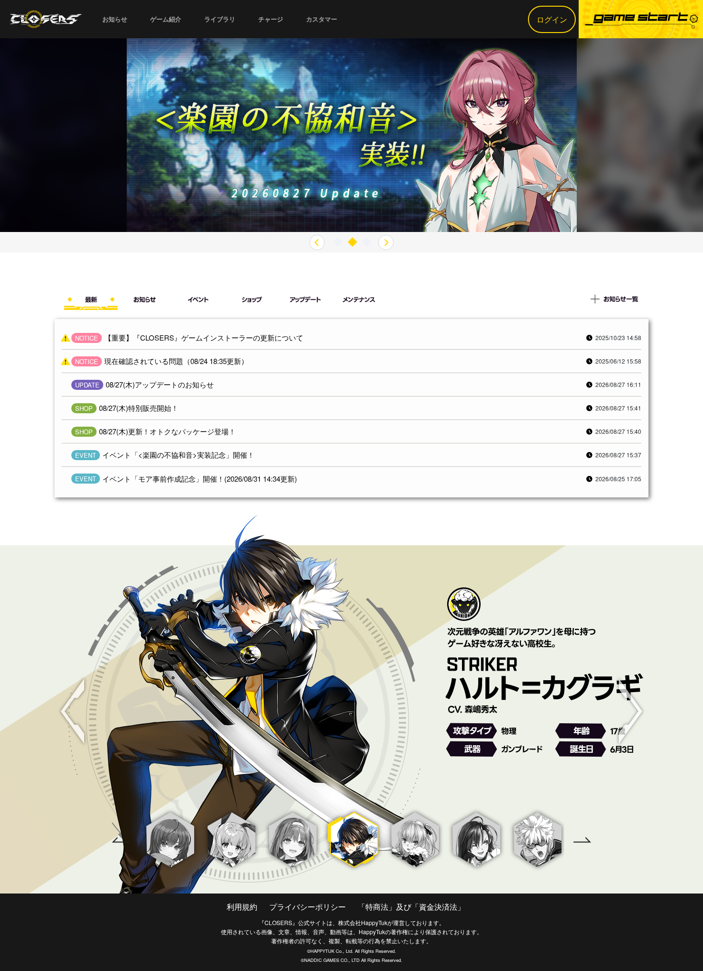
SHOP (84, 408)
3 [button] (367, 242)
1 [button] (338, 242)
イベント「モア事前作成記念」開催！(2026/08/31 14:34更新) (199, 479)
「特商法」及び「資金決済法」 (411, 906)
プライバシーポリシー (307, 906)
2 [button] (352, 242)
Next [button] (630, 711)
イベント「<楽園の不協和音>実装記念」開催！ (178, 455)
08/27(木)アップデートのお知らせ (160, 384)
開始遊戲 (641, 19)
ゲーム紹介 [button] (165, 18)
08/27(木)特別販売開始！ (138, 408)
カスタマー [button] (321, 18)
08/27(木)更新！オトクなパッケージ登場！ (167, 431)
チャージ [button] (270, 18)
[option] (352, 135)
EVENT (85, 455)
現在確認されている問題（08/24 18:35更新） (176, 361)
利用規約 (242, 906)
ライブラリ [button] (219, 18)
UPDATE (87, 384)
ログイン (552, 19)
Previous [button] (72, 711)
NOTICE (86, 337)
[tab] (91, 301)
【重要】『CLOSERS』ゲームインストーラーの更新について (203, 337)
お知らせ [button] (114, 18)
